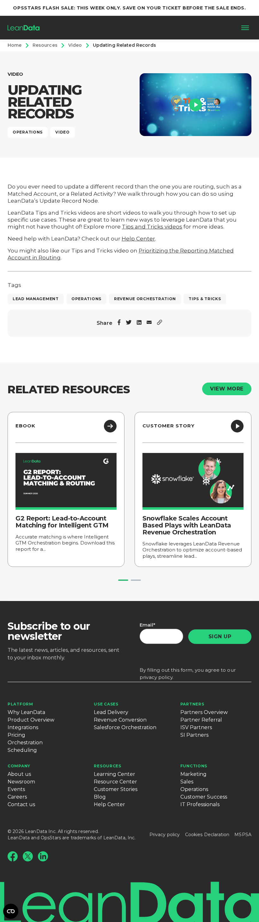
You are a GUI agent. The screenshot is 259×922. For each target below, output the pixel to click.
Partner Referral (201, 720)
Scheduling (22, 750)
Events (16, 789)
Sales (186, 782)
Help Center (138, 238)
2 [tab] (136, 580)
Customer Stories (115, 789)
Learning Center (114, 774)
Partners (192, 704)
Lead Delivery (111, 712)
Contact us (21, 804)
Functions (193, 766)
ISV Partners (196, 727)
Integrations (23, 727)
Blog (100, 797)
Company (19, 766)
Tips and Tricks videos (152, 226)
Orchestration (25, 743)
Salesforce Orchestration (125, 727)
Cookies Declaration (207, 834)
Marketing (193, 774)
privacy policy (156, 677)
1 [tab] (123, 580)
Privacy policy (164, 834)
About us (19, 774)
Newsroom (21, 782)
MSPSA (242, 834)
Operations (194, 789)
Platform (20, 704)
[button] (195, 104)
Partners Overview (204, 712)
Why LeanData (26, 712)
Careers (17, 797)
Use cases (106, 704)
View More (227, 389)
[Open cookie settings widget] (10, 911)
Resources (107, 766)
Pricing (16, 735)
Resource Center (115, 782)
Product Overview (31, 720)
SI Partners (194, 735)
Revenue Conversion (120, 720)
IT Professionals (200, 804)
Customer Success (203, 797)
